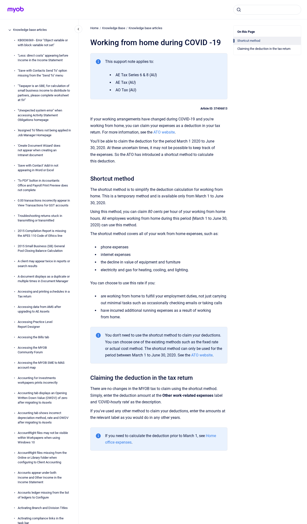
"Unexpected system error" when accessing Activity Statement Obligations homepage (40, 115)
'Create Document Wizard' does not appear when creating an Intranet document (39, 150)
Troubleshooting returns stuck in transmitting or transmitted (40, 218)
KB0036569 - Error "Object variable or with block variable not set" (43, 43)
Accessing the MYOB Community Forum (32, 350)
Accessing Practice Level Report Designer (35, 324)
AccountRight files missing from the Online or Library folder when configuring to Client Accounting (42, 457)
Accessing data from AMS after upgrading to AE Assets (39, 309)
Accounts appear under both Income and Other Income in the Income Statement (40, 477)
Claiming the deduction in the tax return (263, 49)
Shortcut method (248, 40)
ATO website (164, 132)
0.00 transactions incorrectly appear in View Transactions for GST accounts (44, 203)
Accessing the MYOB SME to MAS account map (41, 365)
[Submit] (239, 10)
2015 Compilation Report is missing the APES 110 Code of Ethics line (42, 233)
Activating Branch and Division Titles (43, 508)
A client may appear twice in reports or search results (44, 264)
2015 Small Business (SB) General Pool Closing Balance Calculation (41, 248)
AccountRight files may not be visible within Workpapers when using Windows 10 (43, 437)
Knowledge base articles (30, 30)
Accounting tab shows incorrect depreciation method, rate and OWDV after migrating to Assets (43, 417)
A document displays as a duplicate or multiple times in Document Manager (44, 279)
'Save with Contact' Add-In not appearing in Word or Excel (38, 168)
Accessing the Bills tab (33, 337)
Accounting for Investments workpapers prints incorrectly (38, 380)
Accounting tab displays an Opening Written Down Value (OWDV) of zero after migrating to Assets (42, 398)
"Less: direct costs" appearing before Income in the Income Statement (43, 58)
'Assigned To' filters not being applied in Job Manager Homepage (44, 133)
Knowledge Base (113, 28)
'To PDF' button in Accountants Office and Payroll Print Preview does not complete (43, 185)
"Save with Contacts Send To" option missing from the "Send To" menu (42, 73)
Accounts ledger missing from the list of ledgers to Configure (43, 495)
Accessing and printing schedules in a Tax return (44, 294)
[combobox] (267, 9)
